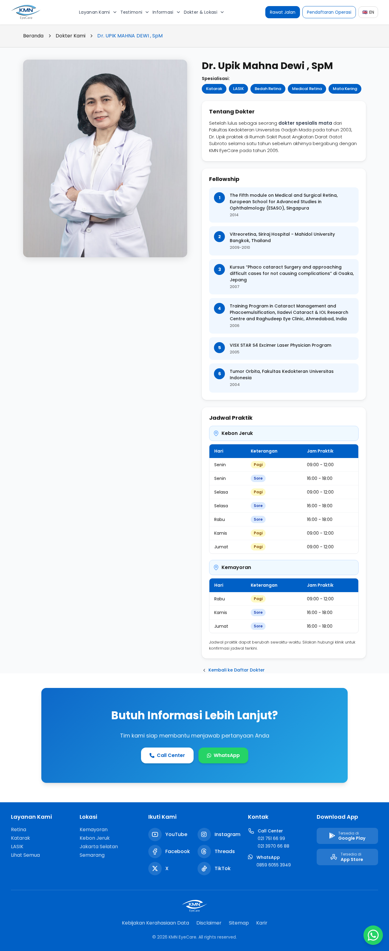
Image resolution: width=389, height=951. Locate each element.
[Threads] (204, 851)
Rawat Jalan (282, 12)
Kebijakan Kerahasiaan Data (155, 922)
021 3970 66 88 (273, 846)
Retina (18, 829)
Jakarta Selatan (99, 846)
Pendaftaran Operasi (329, 12)
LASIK (17, 846)
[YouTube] (155, 834)
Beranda (33, 35)
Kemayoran (94, 829)
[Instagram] (204, 834)
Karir (261, 922)
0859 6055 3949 (273, 865)
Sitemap (239, 922)
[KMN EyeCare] (26, 12)
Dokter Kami (71, 35)
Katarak (20, 838)
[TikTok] (204, 868)
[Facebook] (155, 851)
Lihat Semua (25, 855)
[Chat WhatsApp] (373, 935)
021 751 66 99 (271, 838)
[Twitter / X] (155, 868)
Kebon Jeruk (95, 838)
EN (368, 12)
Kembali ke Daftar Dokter (236, 670)
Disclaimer (209, 922)
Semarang (92, 855)
